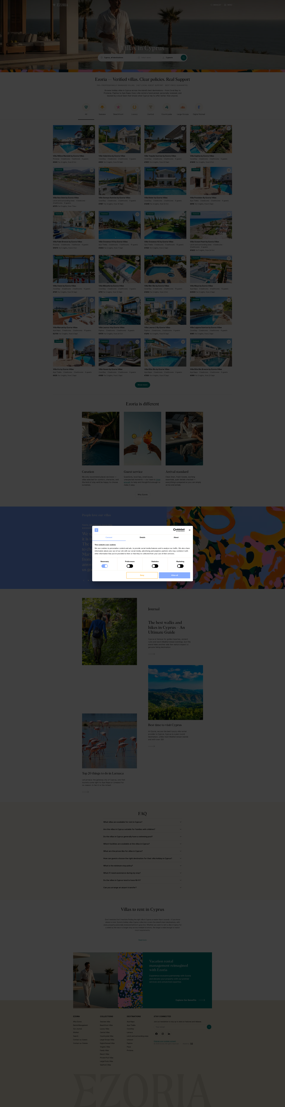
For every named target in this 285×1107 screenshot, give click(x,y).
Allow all (174, 575)
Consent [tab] (109, 537)
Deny (142, 575)
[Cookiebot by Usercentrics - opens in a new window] (175, 530)
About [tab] (176, 537)
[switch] (130, 566)
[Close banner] (189, 530)
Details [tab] (142, 537)
